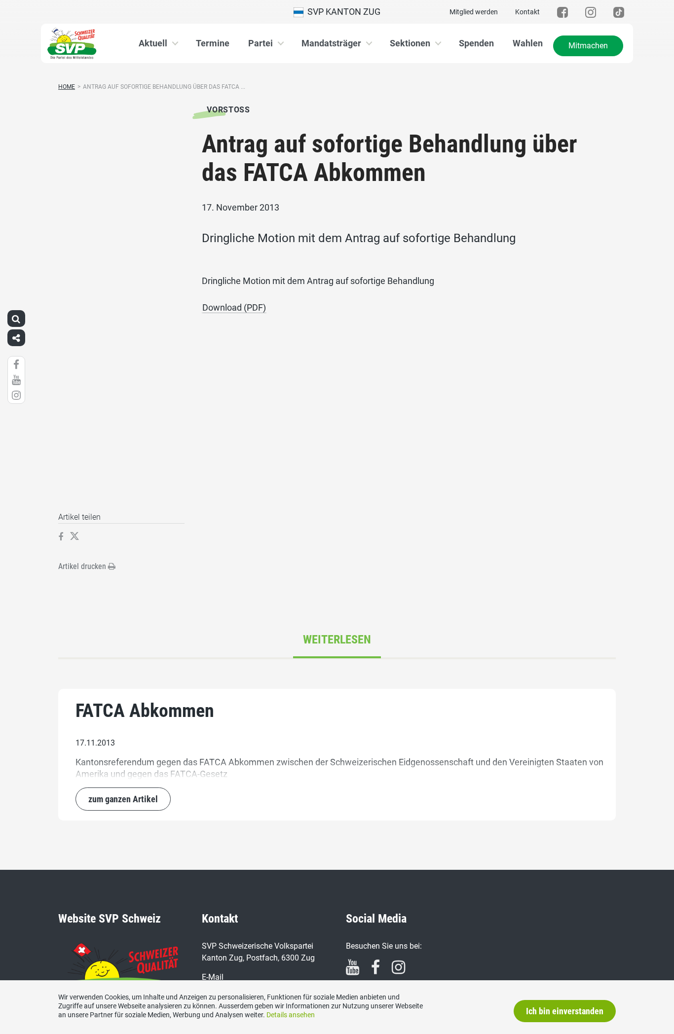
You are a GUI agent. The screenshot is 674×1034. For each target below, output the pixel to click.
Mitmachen (588, 45)
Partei (260, 43)
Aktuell (153, 43)
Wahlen (528, 43)
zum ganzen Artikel (123, 799)
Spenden (476, 43)
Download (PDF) (234, 307)
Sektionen (410, 43)
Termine (212, 43)
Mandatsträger (331, 43)
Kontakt (527, 12)
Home (66, 86)
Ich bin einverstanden (564, 1011)
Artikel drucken (83, 566)
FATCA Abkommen (144, 710)
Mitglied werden (473, 12)
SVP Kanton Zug (341, 11)
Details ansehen (290, 1015)
